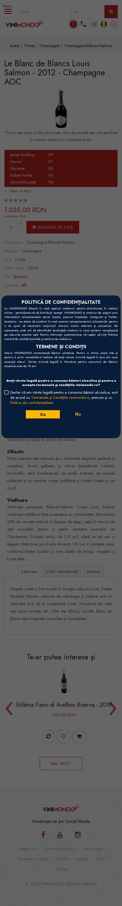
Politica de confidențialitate (31, 402)
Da (42, 414)
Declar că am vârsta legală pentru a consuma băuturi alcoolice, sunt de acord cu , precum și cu (64, 397)
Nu (78, 414)
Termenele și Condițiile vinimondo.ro (60, 397)
